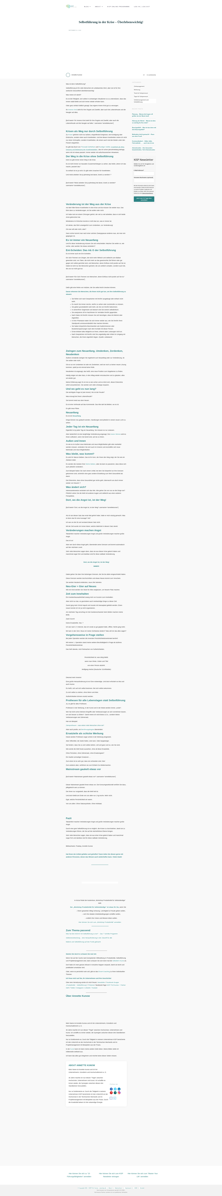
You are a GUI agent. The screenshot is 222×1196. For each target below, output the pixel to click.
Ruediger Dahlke (104, 147)
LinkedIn (88, 988)
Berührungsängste (87, 729)
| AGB (135, 1188)
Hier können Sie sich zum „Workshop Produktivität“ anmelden (100, 922)
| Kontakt (141, 1188)
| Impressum (127, 1188)
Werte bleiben (90, 464)
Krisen (70, 135)
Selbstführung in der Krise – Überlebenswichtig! (111, 22)
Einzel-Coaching (104, 971)
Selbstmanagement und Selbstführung (141, 101)
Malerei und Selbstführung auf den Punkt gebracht (83, 942)
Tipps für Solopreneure (141, 96)
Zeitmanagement (139, 86)
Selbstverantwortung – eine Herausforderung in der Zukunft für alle (89, 938)
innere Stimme (116, 434)
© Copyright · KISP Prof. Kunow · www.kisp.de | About (95, 1188)
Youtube (94, 988)
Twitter (72, 988)
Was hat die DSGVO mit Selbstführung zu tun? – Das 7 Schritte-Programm (92, 934)
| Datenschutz (117, 1188)
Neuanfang (77, 416)
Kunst (72, 1049)
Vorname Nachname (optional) (143, 177)
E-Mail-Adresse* (139, 170)
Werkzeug (137, 89)
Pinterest (91, 985)
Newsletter (101, 982)
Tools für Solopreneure (141, 93)
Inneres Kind (72, 110)
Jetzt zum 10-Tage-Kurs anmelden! (144, 199)
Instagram (79, 988)
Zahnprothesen (71, 725)
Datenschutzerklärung (147, 193)
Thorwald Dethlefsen (88, 147)
